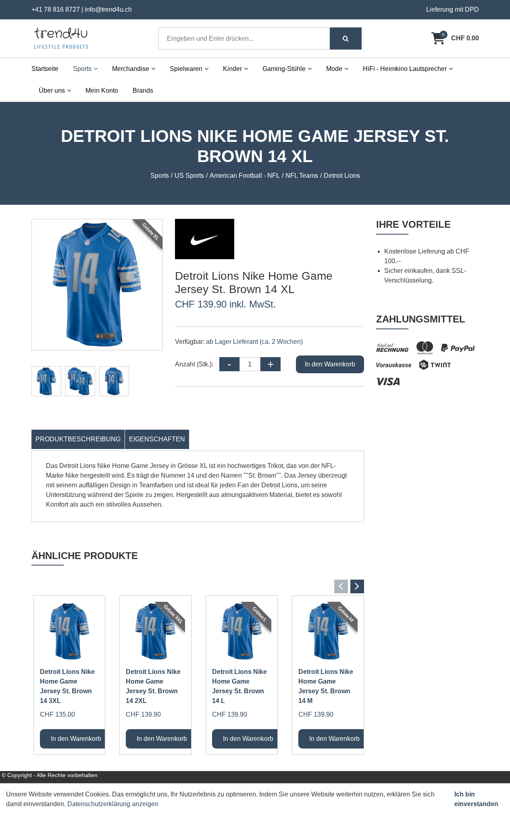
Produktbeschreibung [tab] (78, 439)
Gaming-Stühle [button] (284, 68)
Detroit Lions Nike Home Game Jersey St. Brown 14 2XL (153, 686)
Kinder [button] (232, 68)
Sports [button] (82, 68)
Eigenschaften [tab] (157, 439)
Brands (143, 90)
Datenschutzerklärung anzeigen (112, 803)
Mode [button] (334, 68)
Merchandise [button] (130, 68)
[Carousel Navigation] (197, 586)
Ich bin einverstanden (476, 799)
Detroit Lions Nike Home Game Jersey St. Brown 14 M (325, 686)
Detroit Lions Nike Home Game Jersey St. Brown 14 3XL (67, 686)
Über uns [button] (52, 90)
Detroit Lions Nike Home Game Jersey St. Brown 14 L (239, 686)
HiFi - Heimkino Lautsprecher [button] (405, 68)
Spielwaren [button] (186, 68)
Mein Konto (101, 90)
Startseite (44, 68)
